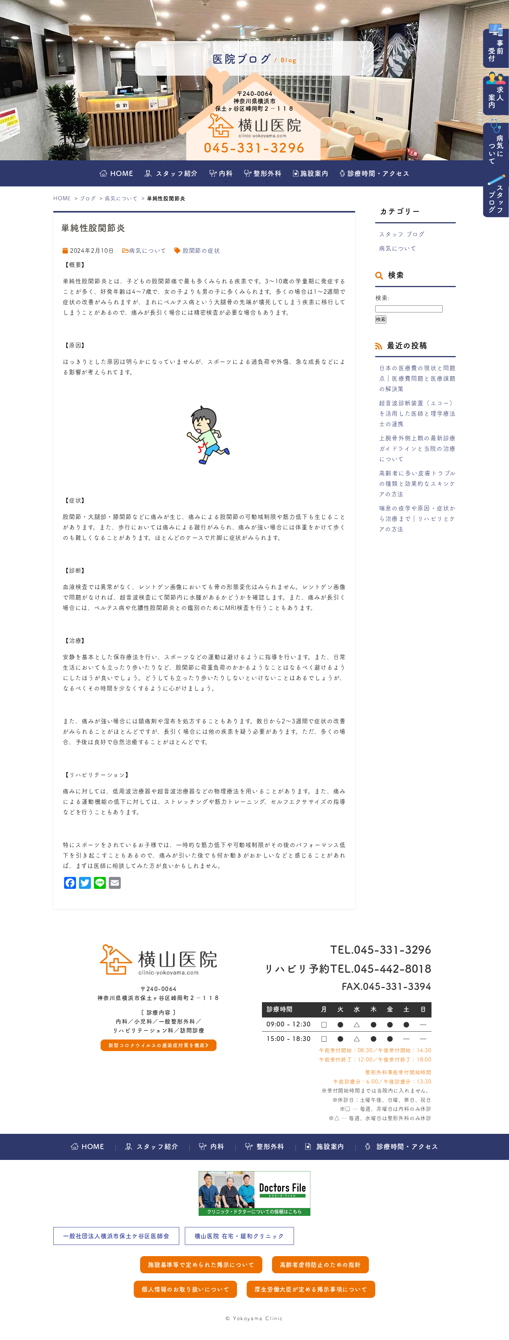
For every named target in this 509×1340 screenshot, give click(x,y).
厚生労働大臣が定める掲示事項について (311, 1289)
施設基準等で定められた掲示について (201, 1265)
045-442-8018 (392, 968)
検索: (382, 298)
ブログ (88, 198)
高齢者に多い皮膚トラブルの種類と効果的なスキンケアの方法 (417, 483)
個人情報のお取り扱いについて (185, 1289)
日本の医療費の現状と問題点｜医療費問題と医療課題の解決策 (417, 378)
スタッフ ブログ (401, 234)
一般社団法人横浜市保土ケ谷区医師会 (116, 1236)
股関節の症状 (201, 251)
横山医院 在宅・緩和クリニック (239, 1236)
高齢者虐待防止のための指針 (320, 1265)
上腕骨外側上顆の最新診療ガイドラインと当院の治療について (417, 448)
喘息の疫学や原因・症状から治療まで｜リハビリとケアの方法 (417, 518)
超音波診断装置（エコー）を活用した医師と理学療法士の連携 (417, 413)
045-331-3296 (255, 147)
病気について (121, 198)
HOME (62, 198)
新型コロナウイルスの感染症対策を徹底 (156, 1045)
